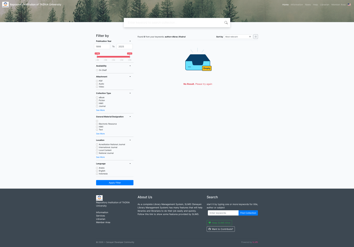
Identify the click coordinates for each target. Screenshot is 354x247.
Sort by (219, 36)
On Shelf (103, 70)
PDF (101, 81)
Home (285, 4)
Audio (101, 84)
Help (315, 4)
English (102, 171)
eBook (102, 97)
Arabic (102, 168)
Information (297, 4)
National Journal (106, 153)
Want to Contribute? (222, 229)
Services (100, 215)
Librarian (324, 4)
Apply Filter (115, 182)
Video (101, 86)
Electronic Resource (108, 124)
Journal (102, 106)
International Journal (108, 147)
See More (100, 110)
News (308, 4)
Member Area (338, 4)
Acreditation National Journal (112, 144)
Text (101, 129)
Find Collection (248, 213)
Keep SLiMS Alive (221, 222)
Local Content (105, 150)
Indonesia (103, 173)
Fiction (102, 100)
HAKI (101, 103)
